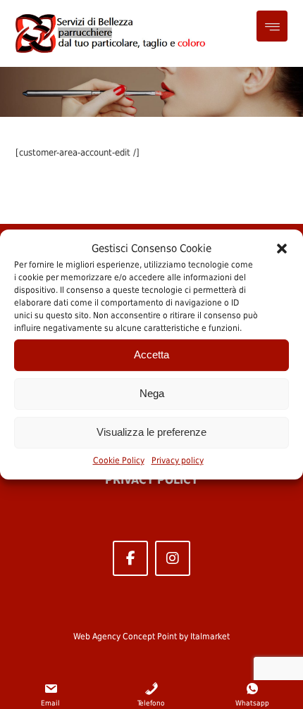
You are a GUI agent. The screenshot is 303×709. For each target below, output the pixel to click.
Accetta (151, 354)
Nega (152, 393)
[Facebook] (130, 558)
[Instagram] (172, 558)
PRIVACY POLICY (151, 480)
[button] (282, 248)
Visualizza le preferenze (151, 432)
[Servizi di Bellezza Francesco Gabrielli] (112, 33)
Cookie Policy (118, 460)
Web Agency (96, 636)
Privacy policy (178, 460)
